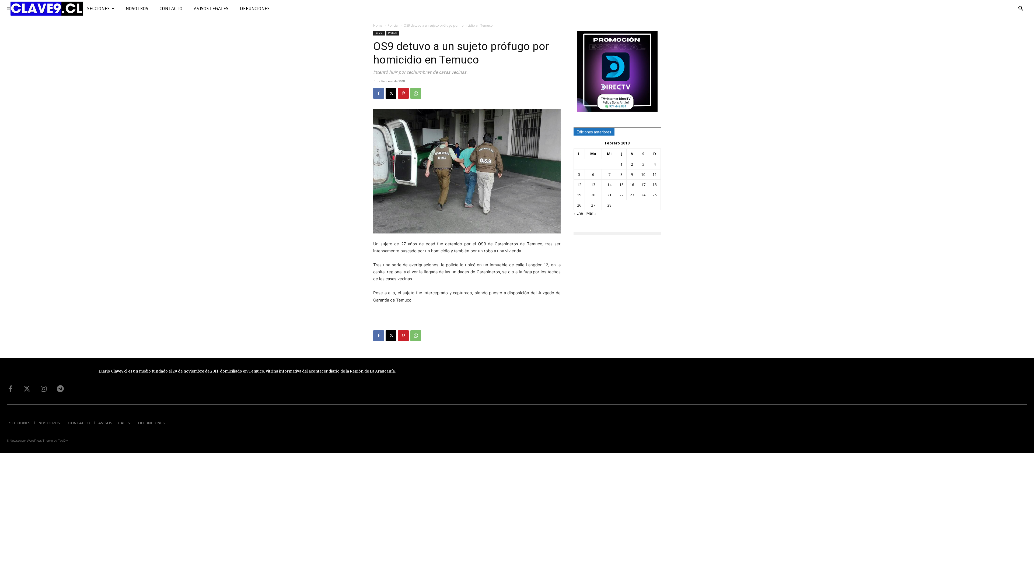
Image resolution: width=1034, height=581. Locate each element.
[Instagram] (43, 388)
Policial (393, 25)
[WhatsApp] (415, 93)
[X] (391, 93)
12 (579, 184)
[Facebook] (378, 93)
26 (579, 205)
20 (593, 194)
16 (632, 184)
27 (593, 205)
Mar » (591, 213)
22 (621, 194)
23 (632, 194)
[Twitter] (26, 388)
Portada (392, 33)
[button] (1020, 8)
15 (621, 184)
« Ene (578, 213)
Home (378, 25)
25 (654, 194)
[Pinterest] (403, 93)
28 (609, 205)
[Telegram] (60, 388)
